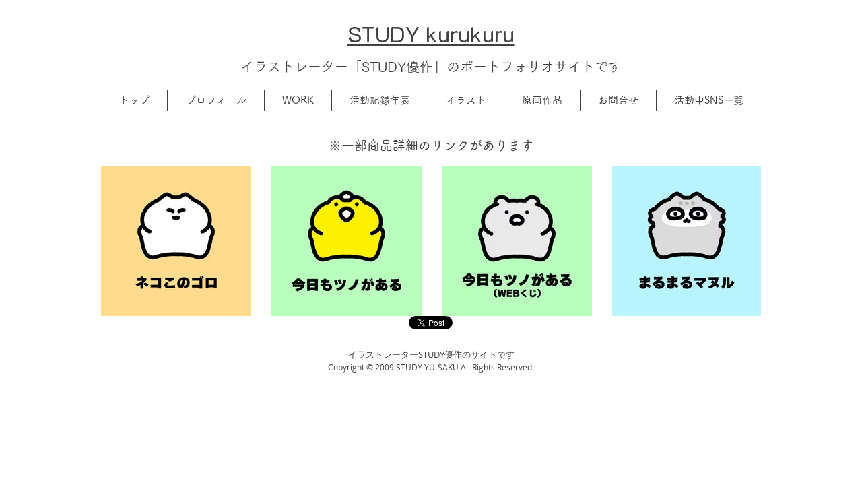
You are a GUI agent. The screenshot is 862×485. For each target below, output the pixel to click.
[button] (216, 100)
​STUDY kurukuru (431, 33)
